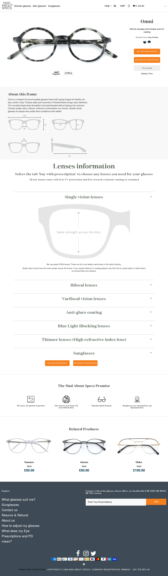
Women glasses (22, 6)
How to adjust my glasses (21, 525)
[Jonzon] (84, 446)
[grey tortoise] (144, 42)
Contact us (10, 509)
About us (8, 520)
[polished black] (149, 42)
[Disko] (139, 446)
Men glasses (39, 6)
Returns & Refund (15, 515)
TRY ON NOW (147, 68)
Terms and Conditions (32, 569)
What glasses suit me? (18, 499)
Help (107, 6)
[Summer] (29, 446)
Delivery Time (147, 73)
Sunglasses (54, 6)
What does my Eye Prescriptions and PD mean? (17, 535)
